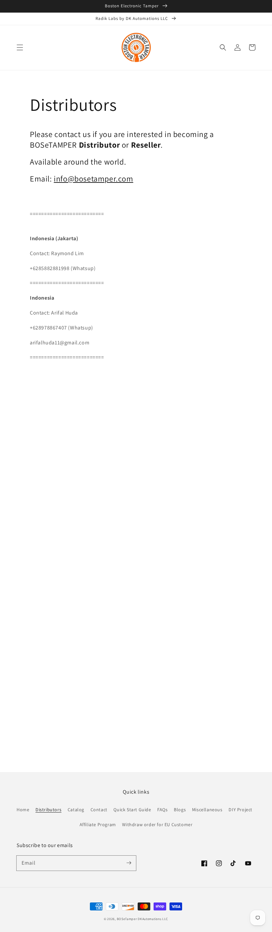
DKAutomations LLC (153, 919)
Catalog (76, 810)
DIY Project (240, 810)
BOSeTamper (127, 919)
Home (23, 810)
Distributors (48, 810)
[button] (20, 47)
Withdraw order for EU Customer (157, 824)
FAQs (162, 810)
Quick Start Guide (132, 810)
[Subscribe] (128, 863)
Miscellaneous (207, 810)
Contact (99, 810)
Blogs (180, 810)
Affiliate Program (98, 824)
